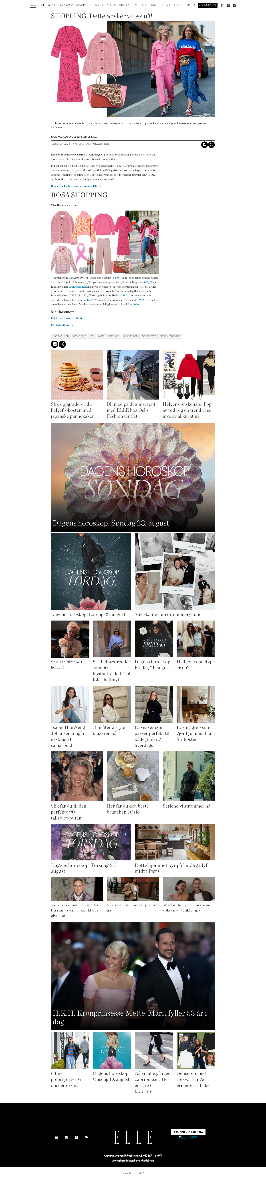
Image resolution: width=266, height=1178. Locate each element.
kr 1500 (116, 278)
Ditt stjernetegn (172, 5)
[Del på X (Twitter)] (211, 144)
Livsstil (99, 5)
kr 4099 (88, 300)
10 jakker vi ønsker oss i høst (66, 318)
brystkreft (175, 336)
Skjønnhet (83, 5)
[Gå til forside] (41, 5)
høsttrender (130, 336)
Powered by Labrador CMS (133, 1173)
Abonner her (207, 5)
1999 (141, 300)
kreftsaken (113, 336)
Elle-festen (149, 5)
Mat (136, 5)
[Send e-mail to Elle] (86, 1137)
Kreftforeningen (78, 286)
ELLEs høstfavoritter (63, 325)
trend (163, 336)
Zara (71, 278)
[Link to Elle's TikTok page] (76, 1137)
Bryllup (191, 5)
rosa (92, 336)
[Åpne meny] (33, 5)
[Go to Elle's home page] (133, 1137)
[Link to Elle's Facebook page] (66, 1137)
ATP (126, 304)
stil (68, 336)
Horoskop (66, 5)
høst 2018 (57, 336)
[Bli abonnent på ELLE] (188, 1137)
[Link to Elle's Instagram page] (56, 1137)
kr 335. (83, 295)
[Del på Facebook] (204, 144)
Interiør (124, 5)
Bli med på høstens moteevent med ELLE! (76, 186)
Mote (52, 5)
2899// (146, 282)
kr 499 (123, 295)
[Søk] (222, 6)
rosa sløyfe (79, 336)
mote (101, 336)
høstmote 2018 (148, 336)
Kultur (111, 5)
